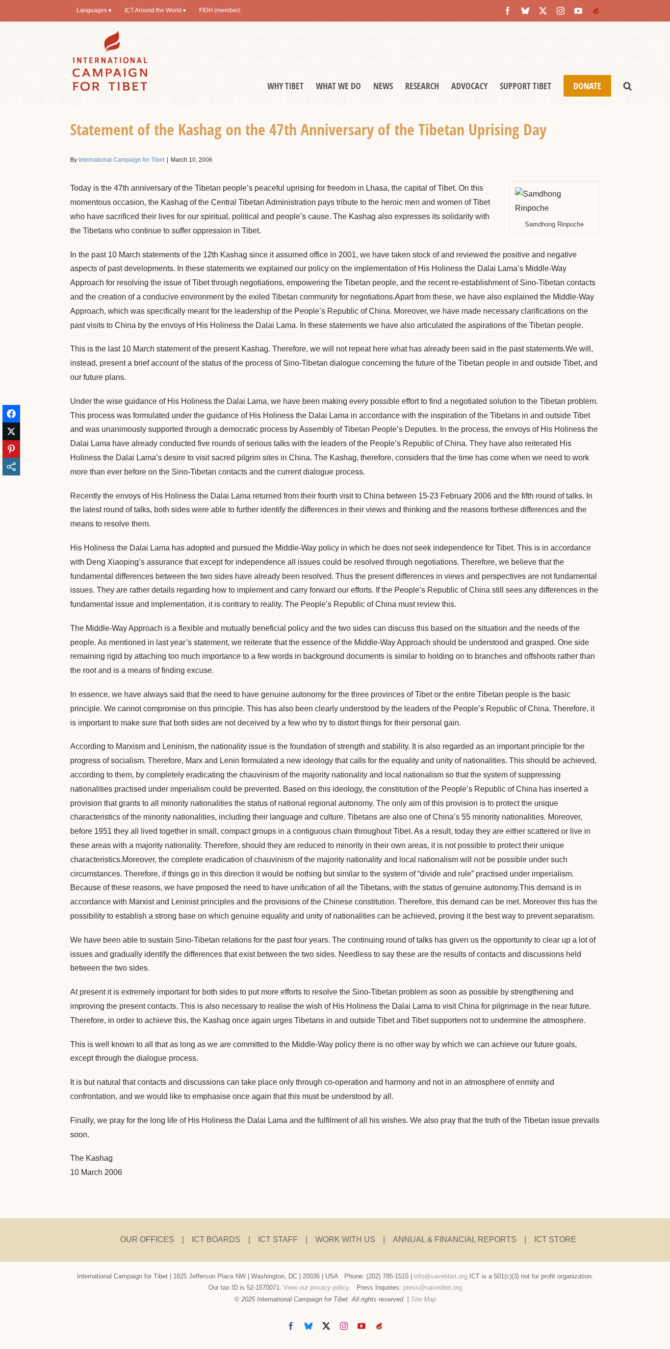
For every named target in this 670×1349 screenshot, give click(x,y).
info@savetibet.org (440, 1276)
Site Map (423, 1299)
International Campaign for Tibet (121, 159)
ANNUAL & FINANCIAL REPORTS (454, 1239)
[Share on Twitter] (11, 431)
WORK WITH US (345, 1239)
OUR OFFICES (147, 1239)
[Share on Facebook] (11, 414)
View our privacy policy (316, 1287)
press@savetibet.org (432, 1287)
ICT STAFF (278, 1239)
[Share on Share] (11, 466)
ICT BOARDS (216, 1239)
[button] (627, 85)
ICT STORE (555, 1239)
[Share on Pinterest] (11, 449)
